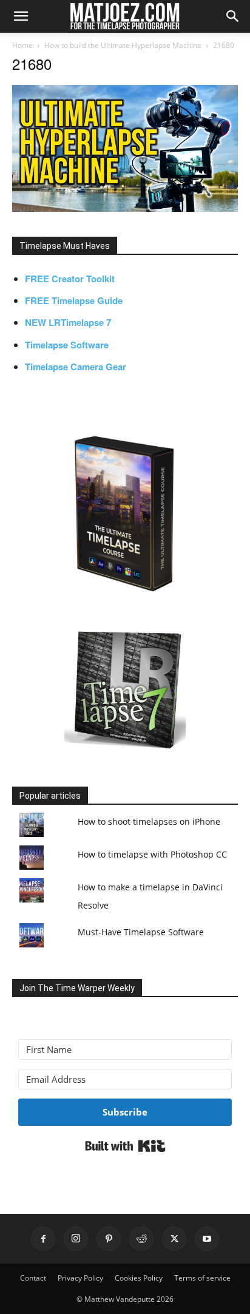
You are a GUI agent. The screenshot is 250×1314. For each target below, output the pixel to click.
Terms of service (202, 1278)
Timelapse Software (67, 344)
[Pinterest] (108, 1239)
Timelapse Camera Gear (75, 366)
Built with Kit (125, 1146)
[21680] (125, 208)
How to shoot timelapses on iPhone (149, 821)
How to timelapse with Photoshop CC (152, 854)
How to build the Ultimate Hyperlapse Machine (122, 45)
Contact (33, 1278)
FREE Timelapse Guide (74, 300)
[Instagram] (76, 1239)
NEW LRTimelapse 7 (68, 322)
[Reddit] (141, 1239)
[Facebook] (43, 1239)
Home (22, 45)
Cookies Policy (139, 1278)
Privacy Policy (80, 1278)
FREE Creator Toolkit (70, 278)
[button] (20, 16)
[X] (174, 1239)
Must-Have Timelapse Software (141, 932)
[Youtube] (207, 1239)
